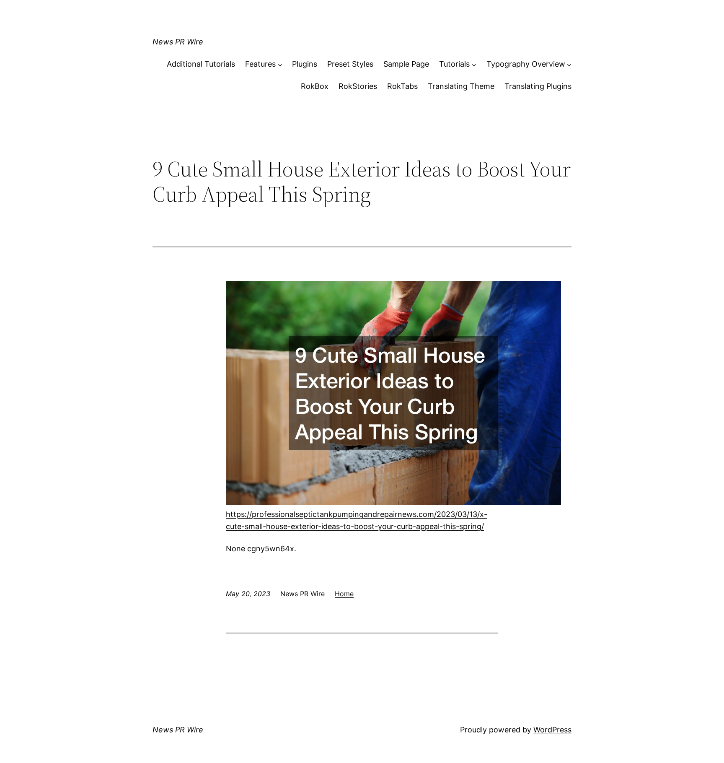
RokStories (358, 86)
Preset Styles (350, 64)
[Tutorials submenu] (474, 64)
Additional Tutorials (201, 64)
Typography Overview (525, 64)
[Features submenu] (280, 64)
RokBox (314, 86)
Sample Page (406, 64)
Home (344, 593)
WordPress (552, 729)
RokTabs (402, 86)
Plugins (304, 64)
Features (260, 64)
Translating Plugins (537, 86)
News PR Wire (178, 41)
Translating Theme (461, 86)
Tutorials (454, 64)
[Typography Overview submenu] (569, 64)
